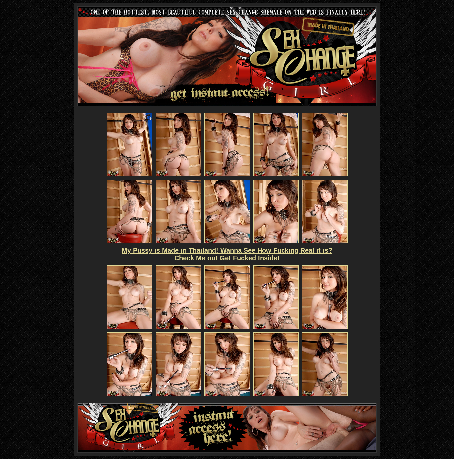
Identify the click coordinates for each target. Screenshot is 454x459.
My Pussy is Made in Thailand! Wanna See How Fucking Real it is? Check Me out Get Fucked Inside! (227, 254)
